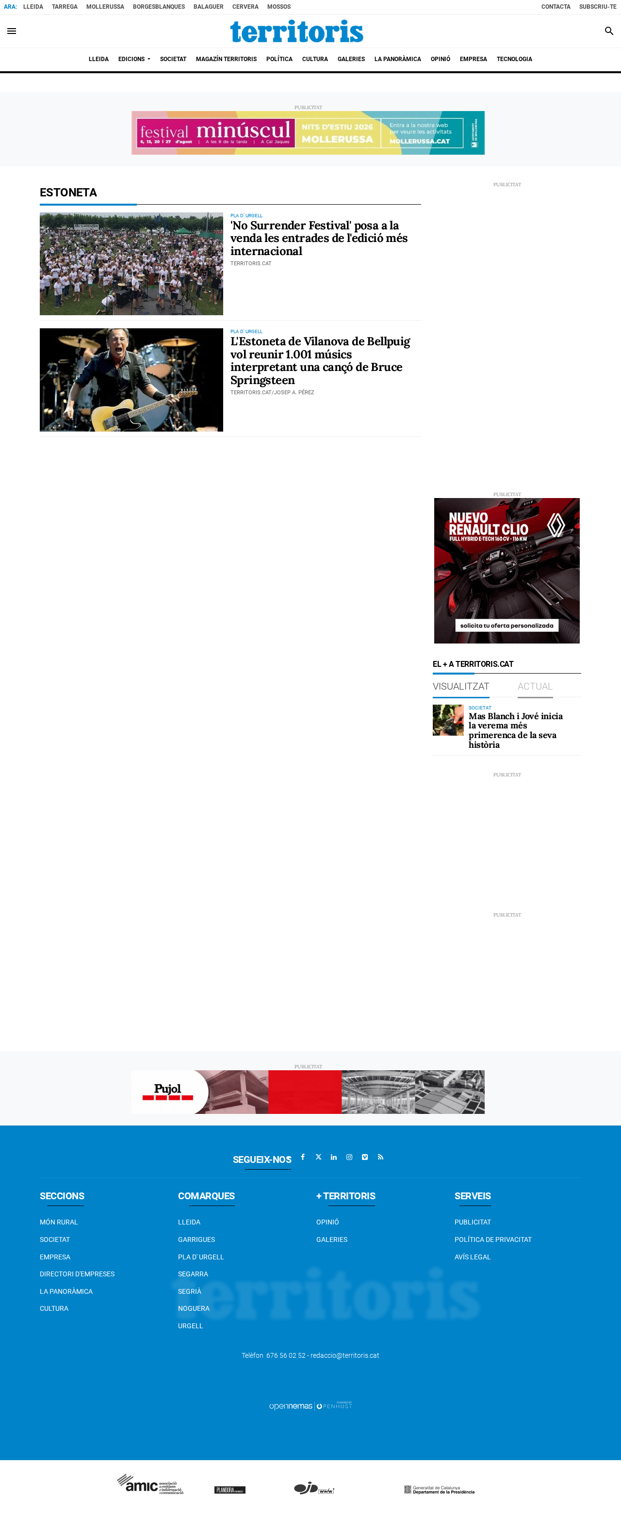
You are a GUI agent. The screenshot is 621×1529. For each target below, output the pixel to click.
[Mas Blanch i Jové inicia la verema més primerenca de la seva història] (448, 720)
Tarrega (65, 6)
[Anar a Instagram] (349, 1157)
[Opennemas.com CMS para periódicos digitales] (310, 1406)
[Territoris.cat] (297, 31)
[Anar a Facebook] (302, 1157)
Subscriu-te (598, 6)
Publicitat (473, 1222)
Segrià (189, 1291)
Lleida (33, 6)
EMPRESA (55, 1257)
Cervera (245, 6)
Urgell (190, 1326)
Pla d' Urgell (201, 1257)
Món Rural (59, 1222)
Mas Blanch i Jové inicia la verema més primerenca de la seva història (515, 730)
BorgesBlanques (159, 6)
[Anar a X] (318, 1157)
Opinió (327, 1222)
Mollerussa (105, 6)
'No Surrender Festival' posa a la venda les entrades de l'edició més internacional (319, 238)
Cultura (54, 1308)
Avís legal (473, 1257)
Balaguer (209, 6)
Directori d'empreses (77, 1274)
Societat (55, 1239)
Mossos (279, 6)
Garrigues (196, 1239)
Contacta (556, 6)
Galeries (331, 1239)
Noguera (194, 1308)
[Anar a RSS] (380, 1157)
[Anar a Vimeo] (365, 1157)
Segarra (193, 1274)
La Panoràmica (66, 1291)
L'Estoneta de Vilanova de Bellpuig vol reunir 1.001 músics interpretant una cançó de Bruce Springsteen (320, 360)
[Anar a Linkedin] (334, 1157)
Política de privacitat (493, 1239)
